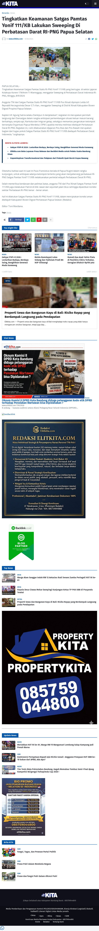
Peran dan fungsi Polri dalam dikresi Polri (37, 876)
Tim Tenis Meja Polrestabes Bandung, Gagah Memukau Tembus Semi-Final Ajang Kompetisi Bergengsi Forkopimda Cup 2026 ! (55, 770)
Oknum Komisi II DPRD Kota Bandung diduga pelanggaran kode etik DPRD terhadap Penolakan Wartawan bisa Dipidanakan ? (47, 402)
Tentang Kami (58, 922)
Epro (41, 916)
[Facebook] (89, 39)
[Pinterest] (39, 220)
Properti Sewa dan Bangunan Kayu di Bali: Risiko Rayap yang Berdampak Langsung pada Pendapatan (56, 603)
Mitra (50, 916)
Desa (33, 915)
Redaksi (46, 922)
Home (37, 922)
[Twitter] (93, 39)
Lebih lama (91, 272)
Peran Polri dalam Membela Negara (34, 864)
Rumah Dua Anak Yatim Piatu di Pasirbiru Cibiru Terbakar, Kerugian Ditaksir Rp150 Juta (81, 260)
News (12, 13)
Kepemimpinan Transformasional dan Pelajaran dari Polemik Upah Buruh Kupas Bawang (49, 158)
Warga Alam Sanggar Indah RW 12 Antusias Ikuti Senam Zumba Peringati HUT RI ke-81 (56, 578)
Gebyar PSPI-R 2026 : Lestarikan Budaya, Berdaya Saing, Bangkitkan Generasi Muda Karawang (51, 147)
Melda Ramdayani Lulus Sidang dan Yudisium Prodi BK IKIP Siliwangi (49, 260)
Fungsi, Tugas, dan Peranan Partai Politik (36, 852)
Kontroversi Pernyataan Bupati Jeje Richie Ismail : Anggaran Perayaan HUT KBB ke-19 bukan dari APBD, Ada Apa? (56, 758)
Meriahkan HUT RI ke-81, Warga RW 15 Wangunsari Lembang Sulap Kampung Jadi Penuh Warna (55, 746)
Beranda (5, 13)
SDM (67, 916)
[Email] (44, 220)
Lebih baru (7, 272)
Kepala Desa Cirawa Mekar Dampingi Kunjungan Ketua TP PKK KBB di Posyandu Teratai (55, 591)
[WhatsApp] (96, 39)
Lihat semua (92, 228)
